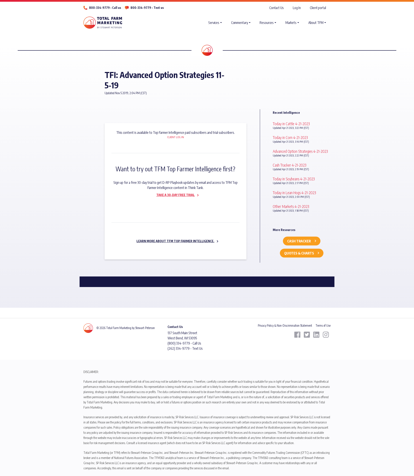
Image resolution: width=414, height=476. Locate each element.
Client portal (318, 8)
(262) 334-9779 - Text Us (185, 348)
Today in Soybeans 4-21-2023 (294, 178)
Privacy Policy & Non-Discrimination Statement (285, 325)
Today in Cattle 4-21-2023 (291, 123)
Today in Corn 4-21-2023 (290, 137)
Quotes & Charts (299, 253)
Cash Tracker (299, 241)
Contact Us (276, 8)
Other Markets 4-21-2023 (291, 206)
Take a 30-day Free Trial (175, 195)
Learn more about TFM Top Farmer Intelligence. (175, 241)
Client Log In (175, 137)
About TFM (315, 22)
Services (213, 22)
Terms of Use (323, 325)
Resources (267, 22)
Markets (290, 22)
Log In (297, 8)
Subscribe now (173, 204)
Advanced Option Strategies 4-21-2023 (300, 151)
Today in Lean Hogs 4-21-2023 (294, 192)
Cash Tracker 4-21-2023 (289, 164)
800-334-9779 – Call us (105, 7)
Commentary (239, 22)
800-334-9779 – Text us (147, 7)
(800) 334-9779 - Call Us (184, 343)
